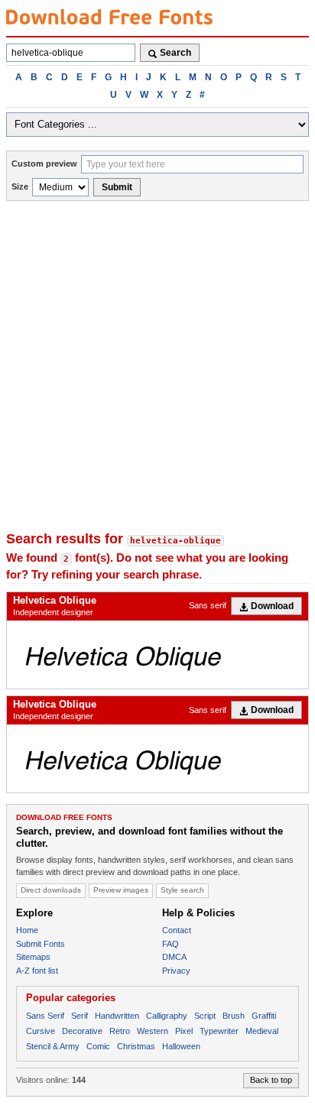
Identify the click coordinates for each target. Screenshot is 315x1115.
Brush (233, 1015)
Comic (98, 1046)
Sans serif (207, 605)
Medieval (261, 1031)
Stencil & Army (53, 1046)
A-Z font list (37, 970)
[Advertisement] (157, 366)
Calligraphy (166, 1015)
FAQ (170, 943)
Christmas (136, 1046)
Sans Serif (45, 1015)
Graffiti (264, 1015)
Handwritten (117, 1015)
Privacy (176, 970)
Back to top (271, 1079)
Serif (79, 1015)
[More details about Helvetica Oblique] (157, 655)
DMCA (174, 956)
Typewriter (219, 1031)
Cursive (40, 1031)
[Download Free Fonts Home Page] (109, 16)
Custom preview (44, 163)
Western (152, 1031)
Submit (117, 187)
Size (19, 186)
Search (175, 52)
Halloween (181, 1046)
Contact (176, 930)
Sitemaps (33, 956)
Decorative (82, 1031)
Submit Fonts (40, 943)
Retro (119, 1031)
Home (27, 930)
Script (205, 1015)
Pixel (184, 1031)
